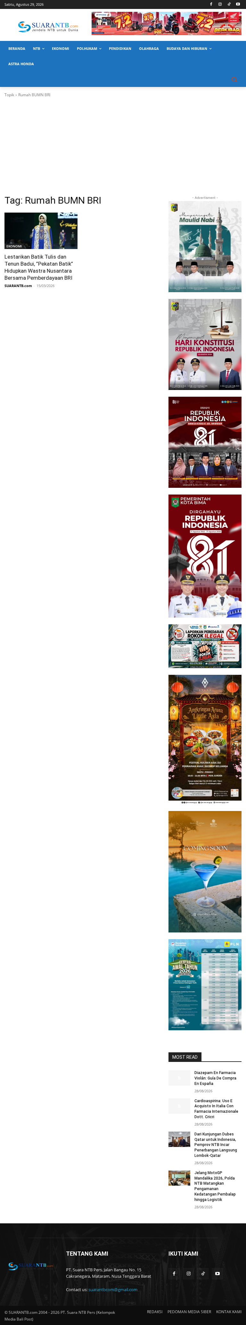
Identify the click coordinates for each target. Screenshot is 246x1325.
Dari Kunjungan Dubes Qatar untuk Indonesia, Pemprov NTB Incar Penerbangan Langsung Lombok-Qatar (215, 1145)
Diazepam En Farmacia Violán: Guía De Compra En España (215, 1078)
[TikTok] (229, 4)
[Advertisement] (123, 146)
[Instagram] (220, 4)
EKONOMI (14, 246)
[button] (234, 79)
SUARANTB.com (18, 285)
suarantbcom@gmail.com (112, 1289)
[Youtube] (238, 4)
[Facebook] (211, 4)
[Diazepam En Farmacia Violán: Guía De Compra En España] (179, 1078)
